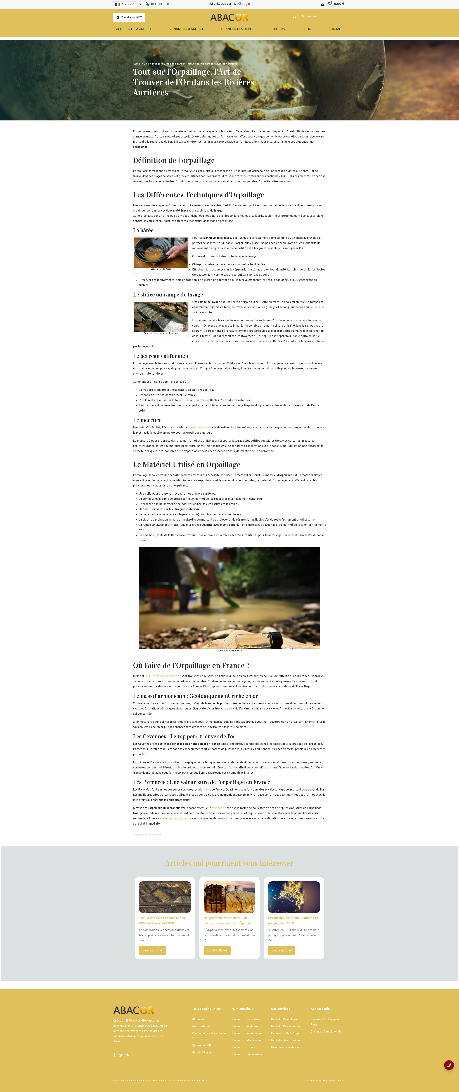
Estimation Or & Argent (286, 1033)
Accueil (137, 63)
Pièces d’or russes (243, 1047)
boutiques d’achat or (178, 818)
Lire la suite (151, 951)
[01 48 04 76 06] (449, 1065)
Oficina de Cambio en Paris (328, 1032)
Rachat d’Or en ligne (284, 1019)
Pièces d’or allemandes (246, 1040)
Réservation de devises (286, 1047)
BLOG (306, 29)
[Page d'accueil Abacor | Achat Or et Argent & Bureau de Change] (229, 17)
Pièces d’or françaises (246, 1019)
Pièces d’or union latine (247, 1054)
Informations (200, 1026)
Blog (146, 63)
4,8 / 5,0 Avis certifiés (223, 4)
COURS (279, 29)
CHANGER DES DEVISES (238, 29)
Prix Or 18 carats (203, 1053)
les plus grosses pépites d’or (163, 676)
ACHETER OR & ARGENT (134, 29)
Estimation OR (201, 1046)
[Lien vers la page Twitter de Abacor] (121, 1055)
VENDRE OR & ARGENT (186, 29)
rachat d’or (219, 808)
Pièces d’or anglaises (245, 1026)
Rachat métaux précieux (287, 1040)
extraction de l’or (200, 427)
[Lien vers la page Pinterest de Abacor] (127, 1055)
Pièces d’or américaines (247, 1033)
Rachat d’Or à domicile (285, 1026)
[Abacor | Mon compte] (323, 4)
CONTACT (336, 29)
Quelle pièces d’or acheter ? (209, 1036)
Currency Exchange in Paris (325, 1022)
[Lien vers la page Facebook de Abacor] (114, 1055)
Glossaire (198, 1019)
